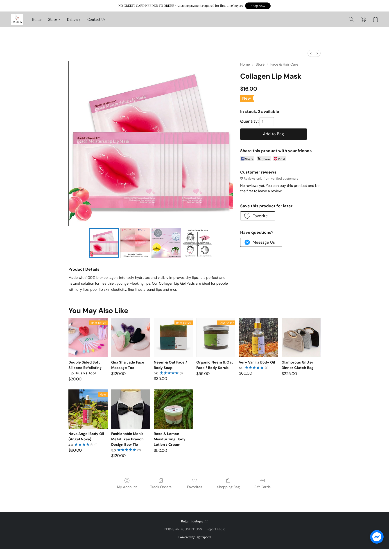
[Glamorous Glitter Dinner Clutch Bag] (301, 337)
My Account (127, 487)
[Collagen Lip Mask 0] (103, 243)
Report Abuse (215, 529)
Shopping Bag (228, 487)
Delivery (74, 19)
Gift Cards (262, 487)
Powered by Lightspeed (194, 537)
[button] (258, 5)
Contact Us (96, 19)
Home (36, 19)
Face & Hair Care (284, 64)
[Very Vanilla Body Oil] (258, 337)
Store (53, 19)
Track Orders (161, 487)
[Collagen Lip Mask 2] (166, 243)
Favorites (194, 487)
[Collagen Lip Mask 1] (135, 243)
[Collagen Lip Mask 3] (197, 243)
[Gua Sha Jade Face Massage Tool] (130, 337)
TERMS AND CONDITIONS (183, 529)
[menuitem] (311, 53)
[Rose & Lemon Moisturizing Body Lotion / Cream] (173, 408)
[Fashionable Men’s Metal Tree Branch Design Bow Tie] (130, 408)
